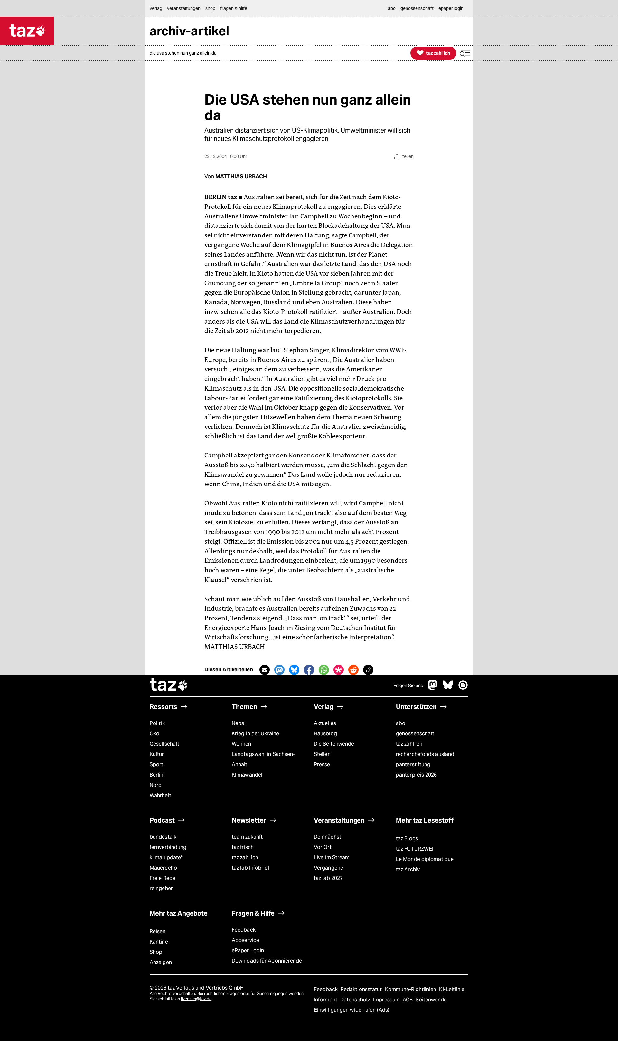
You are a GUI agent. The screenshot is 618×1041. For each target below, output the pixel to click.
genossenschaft (415, 733)
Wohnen (241, 744)
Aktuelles (325, 723)
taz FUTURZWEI (414, 848)
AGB (408, 999)
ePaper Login (248, 950)
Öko (154, 733)
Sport (156, 764)
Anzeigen (161, 962)
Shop (156, 952)
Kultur (157, 754)
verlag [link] (156, 8)
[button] (465, 53)
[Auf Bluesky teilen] (294, 670)
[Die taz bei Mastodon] (433, 688)
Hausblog (325, 733)
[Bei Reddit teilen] (353, 670)
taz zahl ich (409, 744)
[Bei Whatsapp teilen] (324, 670)
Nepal (239, 723)
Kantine (159, 941)
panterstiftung (413, 764)
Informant (326, 999)
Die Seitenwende (334, 744)
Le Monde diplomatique (425, 859)
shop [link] (210, 8)
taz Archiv (408, 869)
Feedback (244, 929)
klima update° (166, 857)
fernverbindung (168, 847)
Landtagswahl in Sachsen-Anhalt (263, 759)
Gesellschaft (164, 744)
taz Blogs (407, 838)
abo (400, 723)
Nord (156, 785)
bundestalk (163, 837)
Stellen (322, 754)
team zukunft (247, 837)
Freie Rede (162, 878)
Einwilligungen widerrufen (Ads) (351, 1010)
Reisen (158, 931)
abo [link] (392, 8)
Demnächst (327, 837)
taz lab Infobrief (250, 867)
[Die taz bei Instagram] (463, 688)
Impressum (387, 999)
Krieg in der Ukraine (255, 733)
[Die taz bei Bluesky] (448, 688)
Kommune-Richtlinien (411, 989)
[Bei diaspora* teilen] (338, 670)
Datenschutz (355, 999)
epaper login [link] (451, 8)
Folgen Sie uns (408, 685)
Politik (157, 723)
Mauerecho (163, 867)
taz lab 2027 (328, 878)
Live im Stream (332, 857)
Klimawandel (247, 774)
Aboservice (245, 940)
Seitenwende (431, 999)
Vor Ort (323, 847)
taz (169, 685)
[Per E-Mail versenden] (264, 670)
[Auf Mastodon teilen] (279, 670)
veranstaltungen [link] (184, 8)
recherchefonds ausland (425, 754)
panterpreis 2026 (416, 774)
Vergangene (328, 867)
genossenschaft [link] (417, 8)
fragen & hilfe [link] (233, 8)
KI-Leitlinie (451, 989)
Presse (322, 764)
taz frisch (243, 847)
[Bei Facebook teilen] (309, 670)
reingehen (162, 888)
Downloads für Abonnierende (267, 960)
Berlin (157, 774)
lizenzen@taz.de (196, 998)
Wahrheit (160, 795)
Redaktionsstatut (362, 989)
